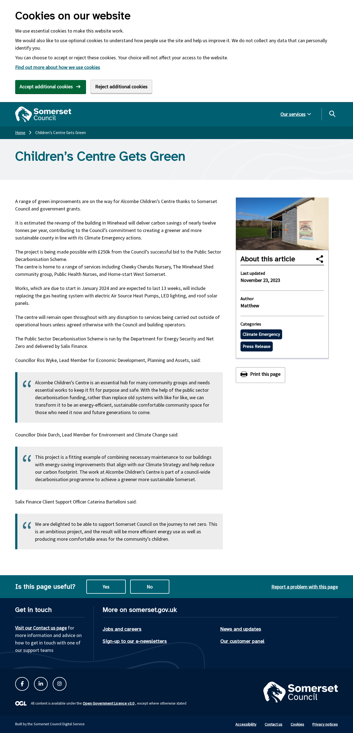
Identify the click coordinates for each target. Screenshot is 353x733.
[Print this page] (260, 374)
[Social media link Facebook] (22, 684)
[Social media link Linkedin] (40, 684)
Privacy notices (325, 724)
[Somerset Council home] (43, 114)
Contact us (273, 724)
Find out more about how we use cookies (57, 67)
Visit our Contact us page (41, 628)
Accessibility (246, 724)
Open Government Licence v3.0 (108, 703)
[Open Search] (332, 113)
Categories (250, 324)
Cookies (297, 724)
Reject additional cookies (121, 86)
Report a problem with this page (304, 586)
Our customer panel (242, 641)
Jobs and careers (122, 629)
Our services (293, 114)
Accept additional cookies (46, 86)
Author (247, 298)
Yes (106, 586)
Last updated (252, 273)
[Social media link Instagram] (59, 684)
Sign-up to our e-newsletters (135, 641)
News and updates (240, 629)
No (150, 586)
